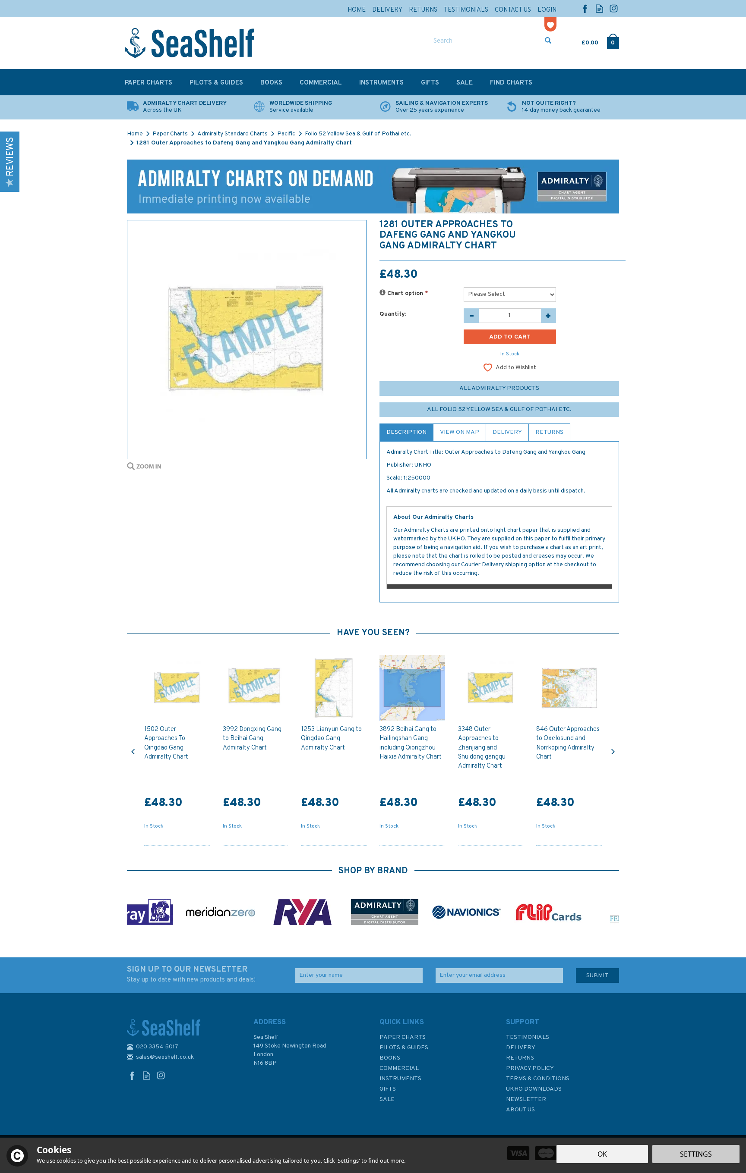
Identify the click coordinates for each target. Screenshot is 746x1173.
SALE (387, 1099)
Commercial (399, 1068)
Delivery (507, 432)
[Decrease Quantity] (471, 315)
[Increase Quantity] (548, 315)
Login (546, 10)
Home (357, 10)
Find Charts (511, 83)
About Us (520, 1109)
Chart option (407, 293)
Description (406, 432)
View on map (459, 432)
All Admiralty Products (499, 388)
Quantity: (392, 314)
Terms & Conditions (537, 1078)
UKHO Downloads (534, 1089)
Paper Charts (402, 1037)
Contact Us (513, 10)
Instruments (400, 1078)
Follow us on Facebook (585, 8)
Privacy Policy (530, 1068)
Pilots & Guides (403, 1047)
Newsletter (526, 1099)
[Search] (548, 41)
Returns (549, 432)
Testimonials (527, 1037)
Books (389, 1058)
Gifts (387, 1089)
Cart (582, 41)
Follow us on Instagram (613, 8)
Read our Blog (599, 8)
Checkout (613, 41)
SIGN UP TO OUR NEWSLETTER (191, 974)
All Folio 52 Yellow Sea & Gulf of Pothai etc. (499, 409)
